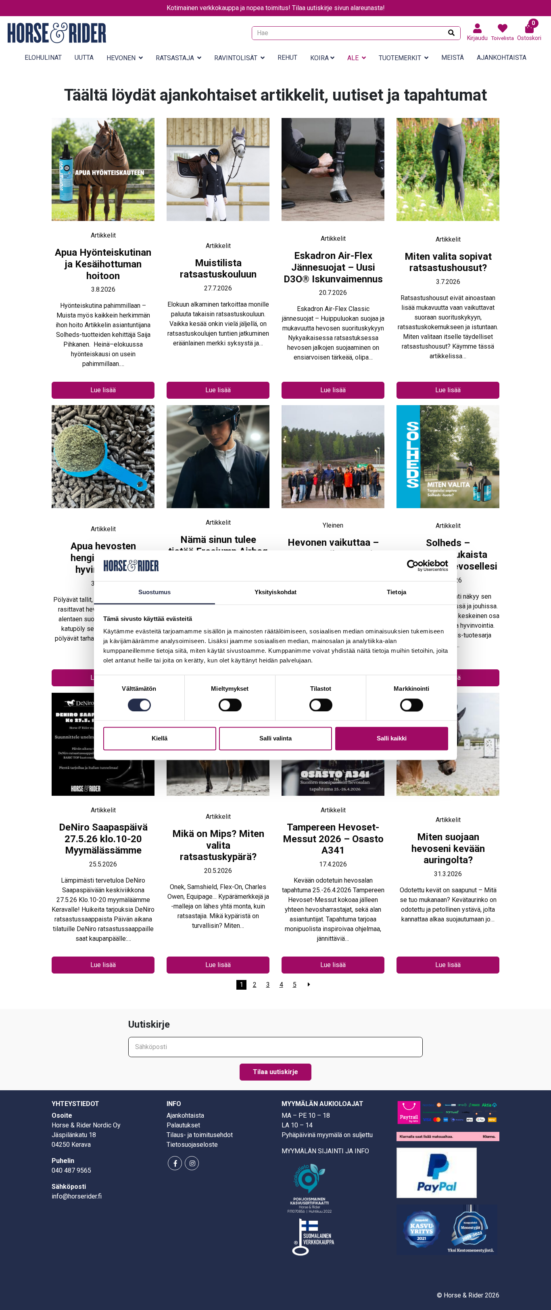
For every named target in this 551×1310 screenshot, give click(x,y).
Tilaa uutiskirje (275, 1072)
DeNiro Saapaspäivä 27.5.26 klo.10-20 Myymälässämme (103, 839)
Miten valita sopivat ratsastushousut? (448, 262)
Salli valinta (275, 738)
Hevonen (121, 58)
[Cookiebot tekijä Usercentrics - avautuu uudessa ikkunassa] (413, 565)
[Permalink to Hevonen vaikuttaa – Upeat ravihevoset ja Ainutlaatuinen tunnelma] (333, 462)
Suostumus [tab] (154, 592)
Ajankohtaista (501, 57)
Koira (319, 58)
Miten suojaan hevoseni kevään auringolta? (448, 848)
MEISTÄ (452, 57)
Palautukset (183, 1125)
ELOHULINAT (43, 57)
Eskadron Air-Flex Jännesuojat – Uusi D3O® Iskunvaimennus (333, 267)
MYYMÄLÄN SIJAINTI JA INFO (325, 1151)
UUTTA (84, 57)
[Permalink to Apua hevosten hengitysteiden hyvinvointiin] (103, 464)
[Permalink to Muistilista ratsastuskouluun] (218, 179)
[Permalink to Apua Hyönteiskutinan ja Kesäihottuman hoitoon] (103, 174)
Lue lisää (103, 390)
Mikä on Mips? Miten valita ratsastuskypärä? (218, 845)
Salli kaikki (392, 738)
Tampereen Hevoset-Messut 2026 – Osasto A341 (333, 839)
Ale (353, 58)
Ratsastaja (175, 58)
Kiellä (159, 738)
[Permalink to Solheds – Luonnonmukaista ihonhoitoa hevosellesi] (448, 463)
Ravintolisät (235, 58)
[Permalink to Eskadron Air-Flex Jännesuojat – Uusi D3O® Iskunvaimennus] (333, 176)
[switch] (230, 704)
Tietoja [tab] (396, 592)
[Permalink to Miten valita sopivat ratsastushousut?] (448, 176)
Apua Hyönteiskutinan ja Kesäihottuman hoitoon (103, 264)
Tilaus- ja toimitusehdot (200, 1135)
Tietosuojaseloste (192, 1144)
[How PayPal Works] (437, 1172)
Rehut (287, 57)
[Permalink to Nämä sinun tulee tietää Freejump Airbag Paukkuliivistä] (218, 461)
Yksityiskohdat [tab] (275, 592)
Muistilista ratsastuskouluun (218, 268)
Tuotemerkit (400, 58)
